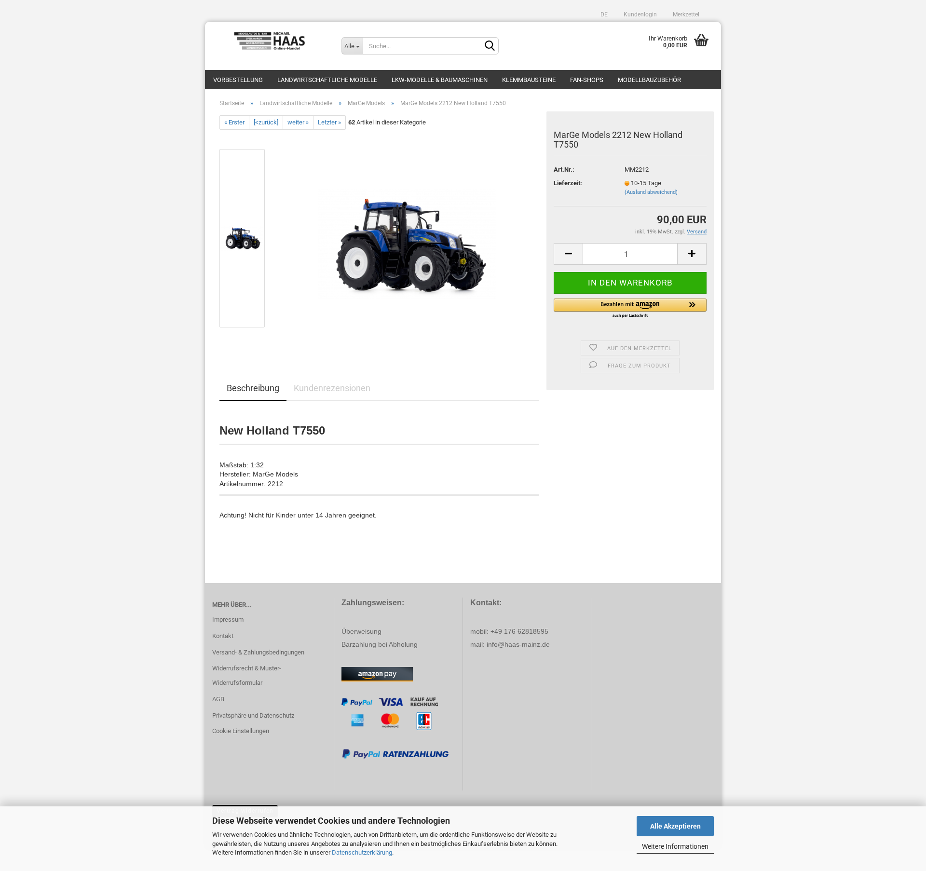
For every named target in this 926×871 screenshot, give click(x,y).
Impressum (228, 619)
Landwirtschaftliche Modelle (327, 79)
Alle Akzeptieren (675, 826)
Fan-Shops (586, 79)
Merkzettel (685, 14)
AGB (218, 699)
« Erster (234, 122)
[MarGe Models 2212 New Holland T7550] (407, 238)
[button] (630, 309)
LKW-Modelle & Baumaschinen (440, 79)
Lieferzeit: (568, 183)
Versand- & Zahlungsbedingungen (258, 652)
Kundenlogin (639, 14)
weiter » (298, 122)
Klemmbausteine (529, 79)
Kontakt (222, 636)
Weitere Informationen (675, 846)
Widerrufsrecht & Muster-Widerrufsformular (246, 675)
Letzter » (329, 122)
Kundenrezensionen (332, 388)
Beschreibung (253, 388)
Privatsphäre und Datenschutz (253, 715)
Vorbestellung (238, 79)
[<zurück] (266, 122)
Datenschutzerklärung (362, 852)
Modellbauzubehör (649, 79)
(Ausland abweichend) (651, 192)
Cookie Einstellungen (240, 731)
